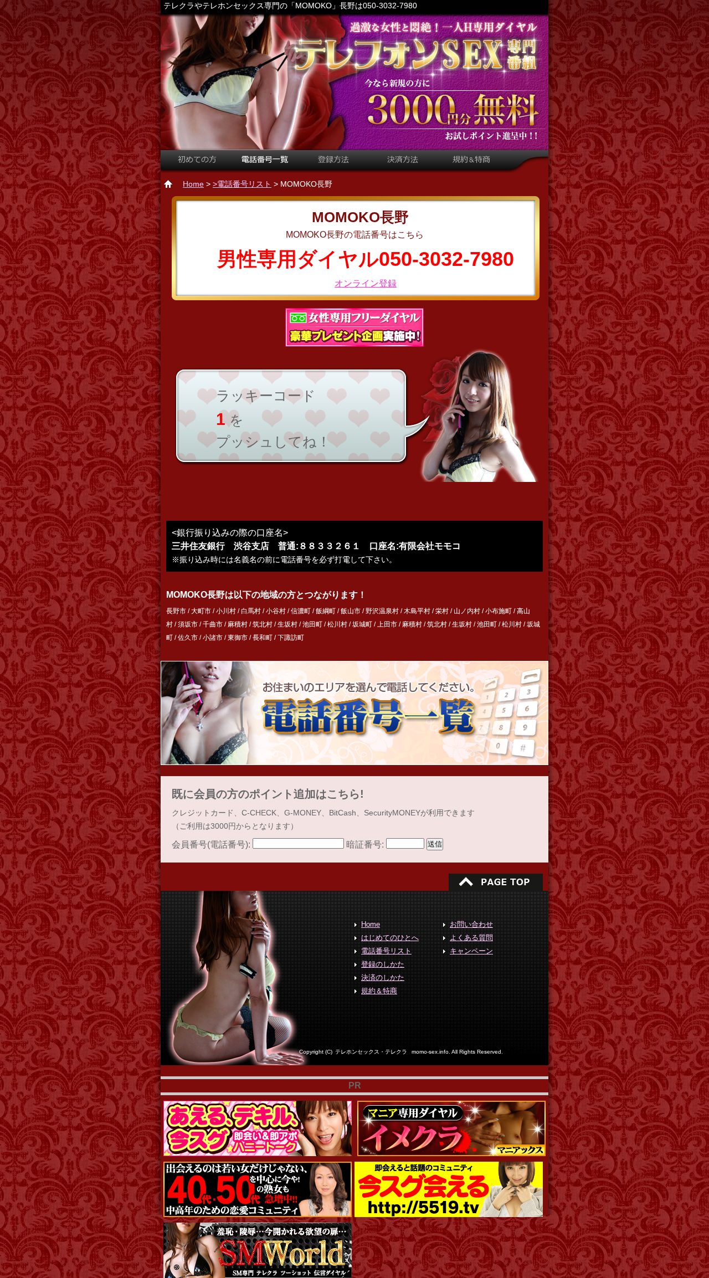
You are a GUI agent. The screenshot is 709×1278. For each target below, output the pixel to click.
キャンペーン (471, 951)
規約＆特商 (379, 991)
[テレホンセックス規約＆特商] (470, 164)
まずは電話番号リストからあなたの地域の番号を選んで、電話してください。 (354, 713)
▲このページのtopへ (496, 882)
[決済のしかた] (402, 164)
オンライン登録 (366, 283)
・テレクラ (371, 1052)
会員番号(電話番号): (212, 844)
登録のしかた (382, 964)
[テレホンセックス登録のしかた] (336, 164)
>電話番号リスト (242, 183)
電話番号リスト (386, 951)
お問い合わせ (471, 924)
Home (193, 183)
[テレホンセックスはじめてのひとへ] (195, 164)
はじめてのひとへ (390, 937)
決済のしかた (382, 977)
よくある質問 (471, 937)
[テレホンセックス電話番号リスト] (267, 164)
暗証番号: (366, 844)
